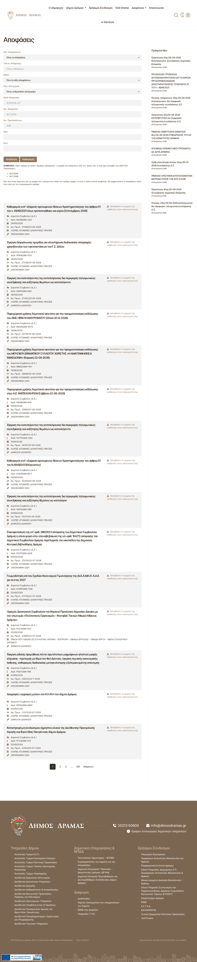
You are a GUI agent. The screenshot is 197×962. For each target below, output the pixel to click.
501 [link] (78, 766)
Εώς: (5, 143)
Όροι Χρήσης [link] (82, 940)
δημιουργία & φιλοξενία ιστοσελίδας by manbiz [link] (163, 940)
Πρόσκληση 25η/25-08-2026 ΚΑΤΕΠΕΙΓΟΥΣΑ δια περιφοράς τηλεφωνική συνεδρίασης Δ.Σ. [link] (166, 118)
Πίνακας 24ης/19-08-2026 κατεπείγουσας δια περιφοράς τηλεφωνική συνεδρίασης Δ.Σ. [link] (172, 206)
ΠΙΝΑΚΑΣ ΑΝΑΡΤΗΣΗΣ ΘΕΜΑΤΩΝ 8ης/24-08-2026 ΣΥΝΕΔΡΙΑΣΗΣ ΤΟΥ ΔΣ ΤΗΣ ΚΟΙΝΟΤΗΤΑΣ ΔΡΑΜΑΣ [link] (171, 135)
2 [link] (60, 766)
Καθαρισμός (28, 159)
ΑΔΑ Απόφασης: (11, 97)
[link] (24, 15)
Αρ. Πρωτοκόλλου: (12, 120)
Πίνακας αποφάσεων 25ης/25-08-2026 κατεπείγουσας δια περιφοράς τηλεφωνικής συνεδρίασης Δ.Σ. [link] (170, 101)
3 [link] (65, 766)
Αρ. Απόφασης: (11, 109)
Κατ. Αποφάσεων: (12, 52)
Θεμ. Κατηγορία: (11, 86)
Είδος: (6, 74)
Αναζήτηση (11, 159)
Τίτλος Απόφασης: (12, 63)
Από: (5, 131)
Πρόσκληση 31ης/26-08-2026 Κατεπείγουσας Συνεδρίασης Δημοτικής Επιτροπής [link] (171, 61)
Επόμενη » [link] (88, 766)
